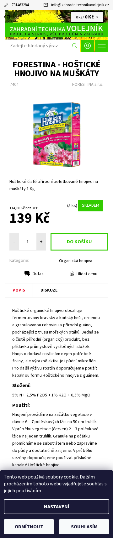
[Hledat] (75, 45)
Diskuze (48, 290)
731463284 (20, 5)
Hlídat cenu (87, 274)
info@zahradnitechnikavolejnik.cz (80, 5)
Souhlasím (84, 526)
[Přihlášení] (87, 46)
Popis (19, 290)
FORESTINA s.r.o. (87, 84)
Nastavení (56, 506)
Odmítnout (29, 526)
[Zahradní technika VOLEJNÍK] (56, 30)
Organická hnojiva (75, 261)
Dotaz (38, 274)
